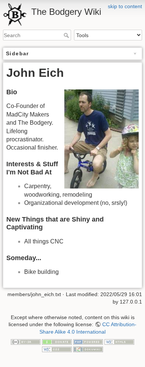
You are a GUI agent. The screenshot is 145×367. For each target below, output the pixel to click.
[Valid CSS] (57, 349)
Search (67, 35)
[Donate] (57, 341)
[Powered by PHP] (88, 341)
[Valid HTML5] (119, 341)
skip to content (125, 6)
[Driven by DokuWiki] (88, 349)
